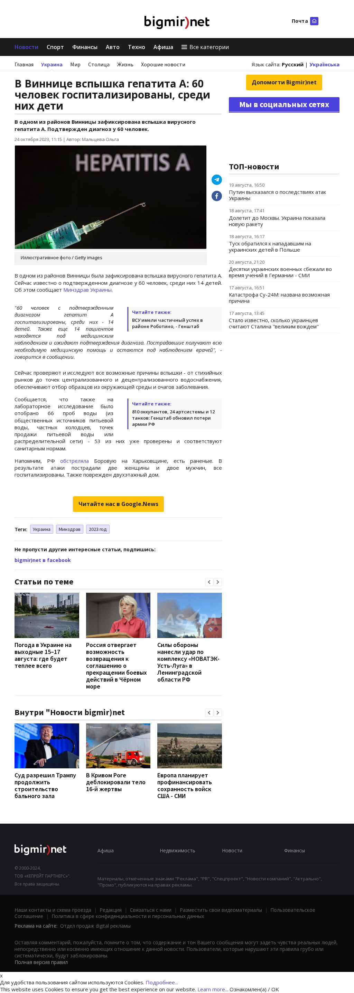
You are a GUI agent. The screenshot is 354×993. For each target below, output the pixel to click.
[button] (209, 582)
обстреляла (74, 460)
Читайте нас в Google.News (118, 504)
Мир (75, 64)
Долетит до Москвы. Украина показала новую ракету (277, 220)
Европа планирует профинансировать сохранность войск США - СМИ (184, 785)
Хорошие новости (163, 64)
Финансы (84, 47)
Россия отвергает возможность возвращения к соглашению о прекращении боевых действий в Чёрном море (116, 665)
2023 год (98, 529)
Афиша (163, 47)
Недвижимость (177, 850)
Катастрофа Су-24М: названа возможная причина (279, 297)
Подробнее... (162, 982)
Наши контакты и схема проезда (53, 910)
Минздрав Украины (87, 289)
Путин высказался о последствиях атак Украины (277, 195)
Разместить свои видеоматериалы (221, 910)
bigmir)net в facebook (43, 560)
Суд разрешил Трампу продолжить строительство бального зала (45, 785)
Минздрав (70, 529)
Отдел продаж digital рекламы (95, 925)
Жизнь (125, 64)
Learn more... (212, 989)
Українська (324, 64)
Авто (113, 47)
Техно (136, 47)
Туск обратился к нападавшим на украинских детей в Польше (270, 246)
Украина (52, 64)
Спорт (55, 47)
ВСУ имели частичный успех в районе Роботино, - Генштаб (167, 323)
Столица (99, 64)
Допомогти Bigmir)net (284, 82)
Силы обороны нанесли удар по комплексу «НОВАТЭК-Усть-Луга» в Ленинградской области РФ (188, 662)
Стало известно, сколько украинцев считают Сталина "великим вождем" (274, 323)
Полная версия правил (41, 962)
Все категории (209, 47)
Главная (24, 64)
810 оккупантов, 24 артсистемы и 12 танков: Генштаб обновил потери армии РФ (173, 418)
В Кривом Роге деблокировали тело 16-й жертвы (116, 782)
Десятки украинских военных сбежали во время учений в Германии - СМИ (280, 272)
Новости (26, 47)
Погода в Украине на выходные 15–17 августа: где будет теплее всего (43, 655)
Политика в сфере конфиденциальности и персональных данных (128, 916)
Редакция (111, 910)
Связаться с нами (150, 910)
